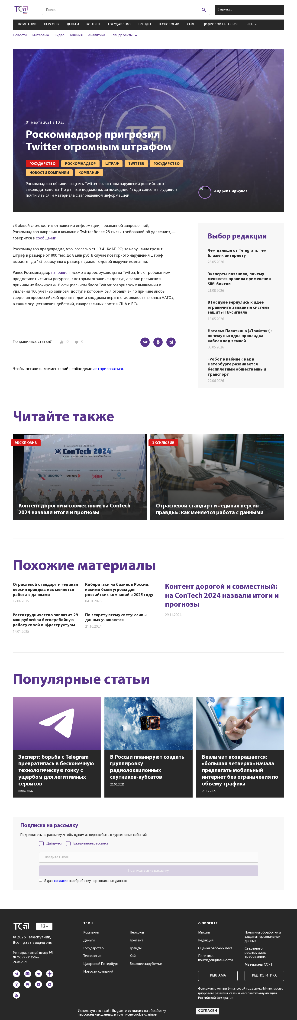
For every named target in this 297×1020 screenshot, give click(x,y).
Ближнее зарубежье (146, 964)
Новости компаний (98, 972)
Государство (119, 24)
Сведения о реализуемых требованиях (255, 953)
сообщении (46, 238)
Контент (94, 24)
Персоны (51, 24)
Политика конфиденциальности (215, 958)
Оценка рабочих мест (215, 948)
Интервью (40, 35)
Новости (20, 35)
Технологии (168, 24)
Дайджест (54, 843)
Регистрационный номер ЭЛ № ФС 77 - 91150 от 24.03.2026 (33, 957)
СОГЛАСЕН (207, 1011)
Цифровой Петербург (221, 24)
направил (59, 273)
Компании (27, 24)
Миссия (204, 932)
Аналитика (96, 35)
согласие (61, 881)
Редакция (205, 940)
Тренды (144, 24)
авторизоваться (108, 369)
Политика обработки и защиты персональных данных (263, 937)
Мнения (76, 35)
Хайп (191, 24)
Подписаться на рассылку (148, 871)
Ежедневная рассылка (90, 843)
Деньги (73, 24)
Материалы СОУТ (258, 965)
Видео (60, 35)
